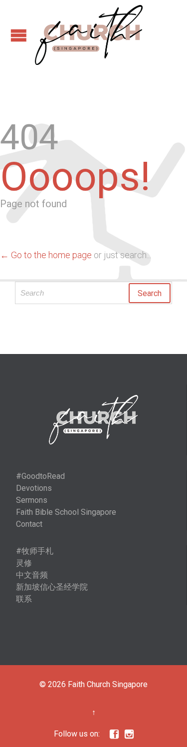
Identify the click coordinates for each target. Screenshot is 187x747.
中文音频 (32, 575)
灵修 (24, 563)
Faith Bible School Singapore (66, 512)
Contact (29, 524)
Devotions (34, 488)
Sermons (31, 500)
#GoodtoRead (40, 476)
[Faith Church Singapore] (89, 35)
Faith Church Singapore (108, 684)
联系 (24, 599)
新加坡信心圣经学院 (52, 587)
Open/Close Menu (18, 35)
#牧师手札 (34, 551)
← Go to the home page (46, 255)
